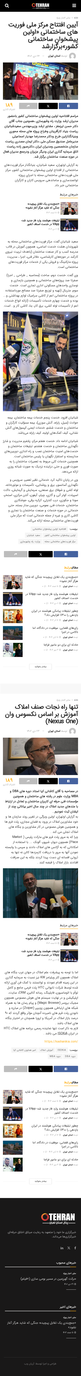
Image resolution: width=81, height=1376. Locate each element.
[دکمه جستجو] (7, 6)
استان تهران (54, 56)
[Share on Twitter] (48, 106)
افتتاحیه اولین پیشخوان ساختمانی (49, 529)
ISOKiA (62, 1050)
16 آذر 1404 (54, 620)
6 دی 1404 (53, 229)
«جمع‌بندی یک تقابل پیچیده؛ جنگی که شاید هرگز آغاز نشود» (42, 206)
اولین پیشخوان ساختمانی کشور (60, 535)
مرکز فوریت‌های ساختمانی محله (60, 541)
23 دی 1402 (33, 731)
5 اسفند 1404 (51, 212)
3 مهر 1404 (54, 650)
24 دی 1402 (33, 56)
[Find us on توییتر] (68, 1248)
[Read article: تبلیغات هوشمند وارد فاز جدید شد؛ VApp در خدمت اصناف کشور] (69, 225)
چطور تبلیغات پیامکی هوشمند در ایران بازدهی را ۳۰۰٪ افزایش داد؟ (54, 613)
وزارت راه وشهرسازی (30, 541)
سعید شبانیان (33, 535)
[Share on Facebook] (68, 106)
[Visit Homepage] (40, 6)
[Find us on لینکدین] (62, 1248)
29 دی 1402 (69, 1284)
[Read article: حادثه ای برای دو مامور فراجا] (13, 650)
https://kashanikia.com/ (61, 1041)
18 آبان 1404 (54, 637)
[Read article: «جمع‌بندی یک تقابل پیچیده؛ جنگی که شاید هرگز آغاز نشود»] (69, 208)
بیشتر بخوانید (40, 666)
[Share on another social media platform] (28, 106)
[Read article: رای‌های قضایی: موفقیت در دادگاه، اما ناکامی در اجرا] (13, 633)
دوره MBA (55, 1056)
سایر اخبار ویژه (63, 18)
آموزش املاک (46, 1050)
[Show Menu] (74, 6)
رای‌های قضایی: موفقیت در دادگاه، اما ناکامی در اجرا (55, 630)
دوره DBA (70, 1056)
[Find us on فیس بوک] (75, 1248)
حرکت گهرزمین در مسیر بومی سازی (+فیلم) (48, 1278)
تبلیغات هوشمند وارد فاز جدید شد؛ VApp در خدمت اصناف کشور (40, 222)
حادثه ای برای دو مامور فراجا (61, 644)
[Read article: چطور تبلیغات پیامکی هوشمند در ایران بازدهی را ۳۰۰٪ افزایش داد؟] (13, 616)
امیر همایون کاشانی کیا (24, 1050)
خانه (76, 18)
